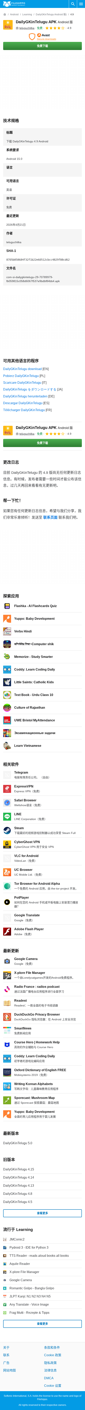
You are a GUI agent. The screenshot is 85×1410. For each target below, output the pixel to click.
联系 (6, 1355)
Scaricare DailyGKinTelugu (22, 382)
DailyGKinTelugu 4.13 (18, 1185)
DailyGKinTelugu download (22, 369)
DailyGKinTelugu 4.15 (18, 1169)
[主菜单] (81, 4)
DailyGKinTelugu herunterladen (25, 396)
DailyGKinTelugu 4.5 (17, 1202)
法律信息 (50, 1370)
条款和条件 (52, 1347)
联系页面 (50, 517)
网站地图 (9, 1370)
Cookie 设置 (52, 1385)
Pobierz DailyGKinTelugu (21, 376)
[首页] (4, 14)
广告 (6, 1363)
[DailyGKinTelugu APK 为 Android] (8, 25)
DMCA (49, 1378)
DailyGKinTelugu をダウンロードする (29, 389)
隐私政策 (50, 1363)
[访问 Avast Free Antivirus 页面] (42, 36)
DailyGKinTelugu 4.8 (17, 1193)
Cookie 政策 (52, 1355)
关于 (6, 1347)
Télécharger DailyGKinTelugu (24, 410)
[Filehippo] (14, 4)
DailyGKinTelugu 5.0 (17, 1143)
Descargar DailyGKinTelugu (22, 403)
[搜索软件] (73, 4)
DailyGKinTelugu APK (44, 22)
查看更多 (42, 1213)
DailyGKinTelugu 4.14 (18, 1177)
